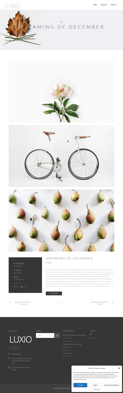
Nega (95, 385)
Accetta (80, 385)
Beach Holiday (23, 302)
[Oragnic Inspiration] (61, 220)
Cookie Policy (96, 389)
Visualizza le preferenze (111, 385)
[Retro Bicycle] (61, 156)
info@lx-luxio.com (17, 347)
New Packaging (99, 302)
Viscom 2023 (67, 353)
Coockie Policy (94, 338)
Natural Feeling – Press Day (72, 344)
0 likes (17, 287)
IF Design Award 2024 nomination (74, 335)
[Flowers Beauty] (61, 92)
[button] (119, 368)
